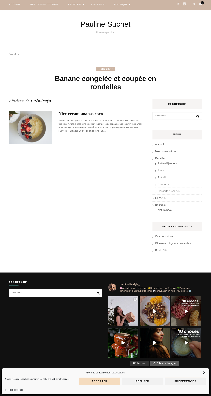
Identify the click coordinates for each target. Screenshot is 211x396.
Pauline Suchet (105, 24)
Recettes (75, 4)
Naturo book (165, 210)
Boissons (163, 184)
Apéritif (162, 177)
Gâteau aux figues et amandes (173, 243)
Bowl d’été (161, 250)
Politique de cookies (14, 390)
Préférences (185, 381)
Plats (161, 170)
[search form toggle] (194, 4)
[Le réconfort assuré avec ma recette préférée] (123, 343)
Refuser (143, 381)
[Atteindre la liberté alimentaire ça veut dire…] (186, 311)
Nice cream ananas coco (81, 113)
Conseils (98, 4)
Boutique (121, 4)
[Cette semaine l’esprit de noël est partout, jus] (155, 311)
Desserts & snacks (169, 191)
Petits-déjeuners (167, 163)
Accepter (99, 381)
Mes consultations (44, 4)
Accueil (15, 4)
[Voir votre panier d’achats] (200, 4)
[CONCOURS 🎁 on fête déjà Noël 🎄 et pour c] (123, 311)
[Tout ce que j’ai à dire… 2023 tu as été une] (155, 343)
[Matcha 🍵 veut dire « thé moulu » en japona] (186, 343)
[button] (204, 372)
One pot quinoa (164, 236)
